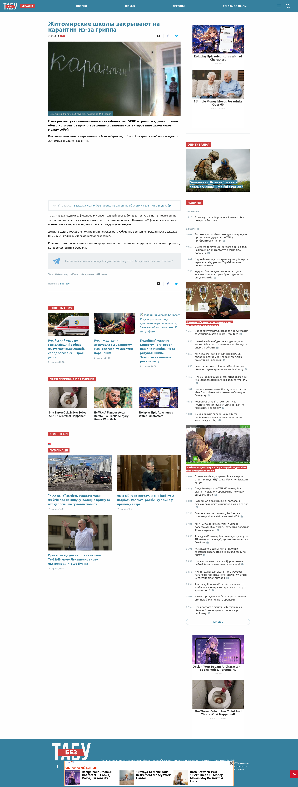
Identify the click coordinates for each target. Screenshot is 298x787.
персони (179, 6)
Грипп (75, 274)
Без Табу (64, 283)
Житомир (62, 274)
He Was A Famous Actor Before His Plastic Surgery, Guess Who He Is (111, 416)
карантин (88, 274)
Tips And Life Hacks (218, 718)
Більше (218, 622)
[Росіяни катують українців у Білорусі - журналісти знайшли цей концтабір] (218, 445)
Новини (102, 274)
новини (81, 6)
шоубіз (130, 6)
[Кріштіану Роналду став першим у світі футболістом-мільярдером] (218, 301)
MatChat (218, 673)
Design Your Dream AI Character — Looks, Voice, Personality (218, 668)
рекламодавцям (235, 6)
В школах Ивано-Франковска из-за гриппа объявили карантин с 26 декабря (123, 205)
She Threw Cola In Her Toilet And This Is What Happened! (218, 712)
